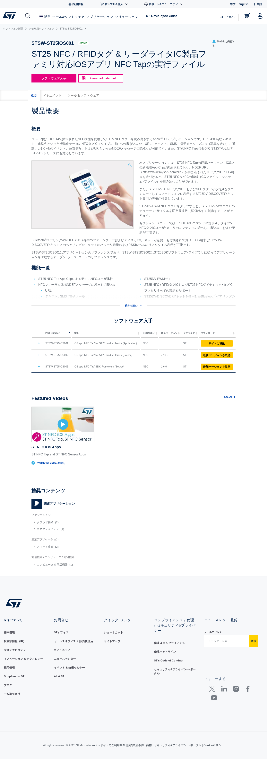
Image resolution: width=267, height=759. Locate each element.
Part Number (52, 333)
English (243, 4)
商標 (148, 745)
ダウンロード (208, 333)
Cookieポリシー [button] (213, 745)
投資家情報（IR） (15, 641)
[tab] (34, 95)
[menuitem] (80, 522)
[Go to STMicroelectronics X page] (213, 689)
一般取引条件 (12, 693)
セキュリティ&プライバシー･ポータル (177, 745)
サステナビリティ (15, 649)
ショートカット (113, 632)
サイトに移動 (217, 343)
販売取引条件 (136, 745)
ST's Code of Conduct (168, 660)
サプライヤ (189, 333)
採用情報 (9, 667)
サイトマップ (112, 641)
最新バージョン (169, 333)
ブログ (8, 685)
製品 (47, 17)
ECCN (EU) (149, 333)
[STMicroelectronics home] (10, 15)
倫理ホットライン (165, 651)
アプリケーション (99, 17)
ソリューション (126, 17)
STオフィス (61, 632)
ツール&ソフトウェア (68, 17)
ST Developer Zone (161, 15)
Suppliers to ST (14, 676)
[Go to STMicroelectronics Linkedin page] (224, 689)
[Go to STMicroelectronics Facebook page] (247, 689)
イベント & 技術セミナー (69, 667)
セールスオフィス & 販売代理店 (73, 641)
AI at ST (59, 676)
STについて (228, 17)
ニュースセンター (65, 658)
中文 (233, 4)
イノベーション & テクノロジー (23, 658)
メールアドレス (213, 632)
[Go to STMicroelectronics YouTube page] (214, 698)
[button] (27, 16)
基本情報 (9, 632)
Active (83, 43)
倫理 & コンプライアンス (169, 642)
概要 (76, 333)
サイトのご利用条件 (113, 745)
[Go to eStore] (247, 16)
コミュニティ (62, 649)
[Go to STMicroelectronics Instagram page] (235, 689)
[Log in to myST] (260, 16)
